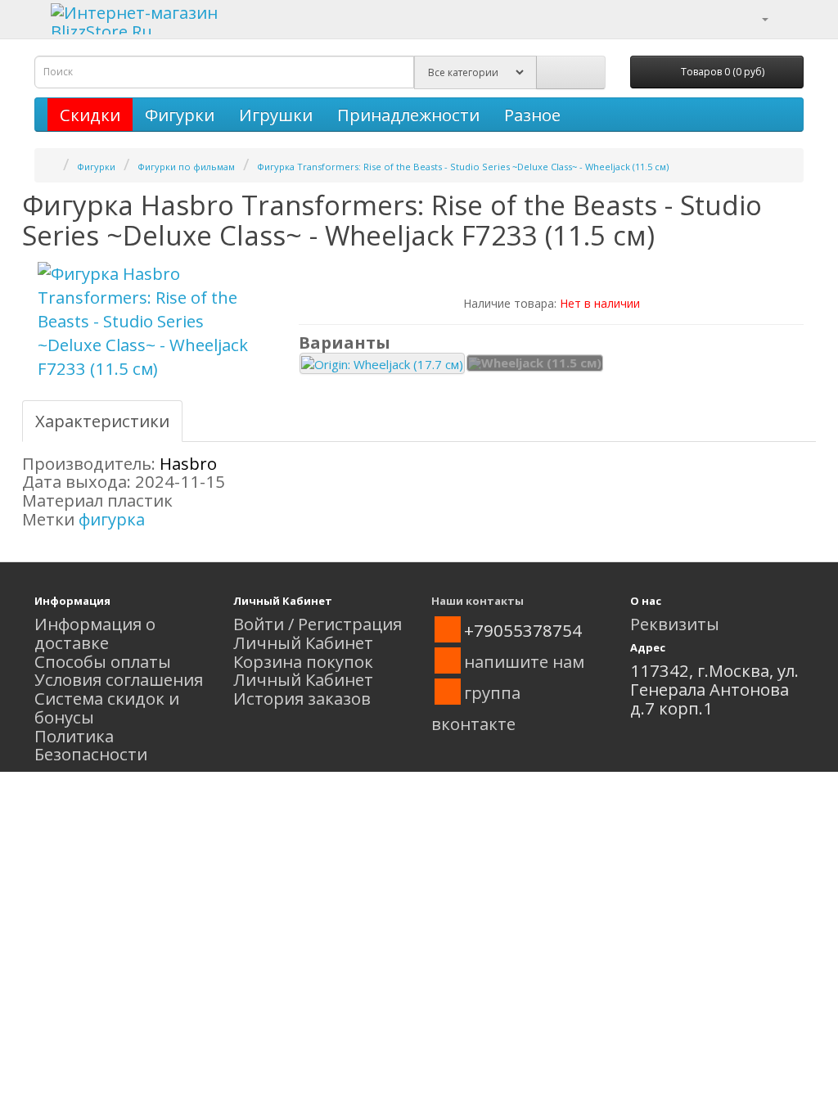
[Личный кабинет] (754, 17)
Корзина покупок (303, 661)
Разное (532, 114)
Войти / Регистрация (317, 623)
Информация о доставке (94, 633)
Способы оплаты (102, 661)
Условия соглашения (118, 679)
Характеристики (102, 420)
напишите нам (524, 661)
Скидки (90, 114)
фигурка (112, 518)
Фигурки (179, 114)
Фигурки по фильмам (186, 166)
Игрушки (276, 114)
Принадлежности (408, 114)
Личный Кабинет (303, 642)
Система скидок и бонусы (106, 707)
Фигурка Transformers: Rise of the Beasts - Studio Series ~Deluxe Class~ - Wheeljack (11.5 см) (463, 166)
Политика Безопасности (90, 745)
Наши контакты (477, 600)
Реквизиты (674, 623)
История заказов (302, 698)
